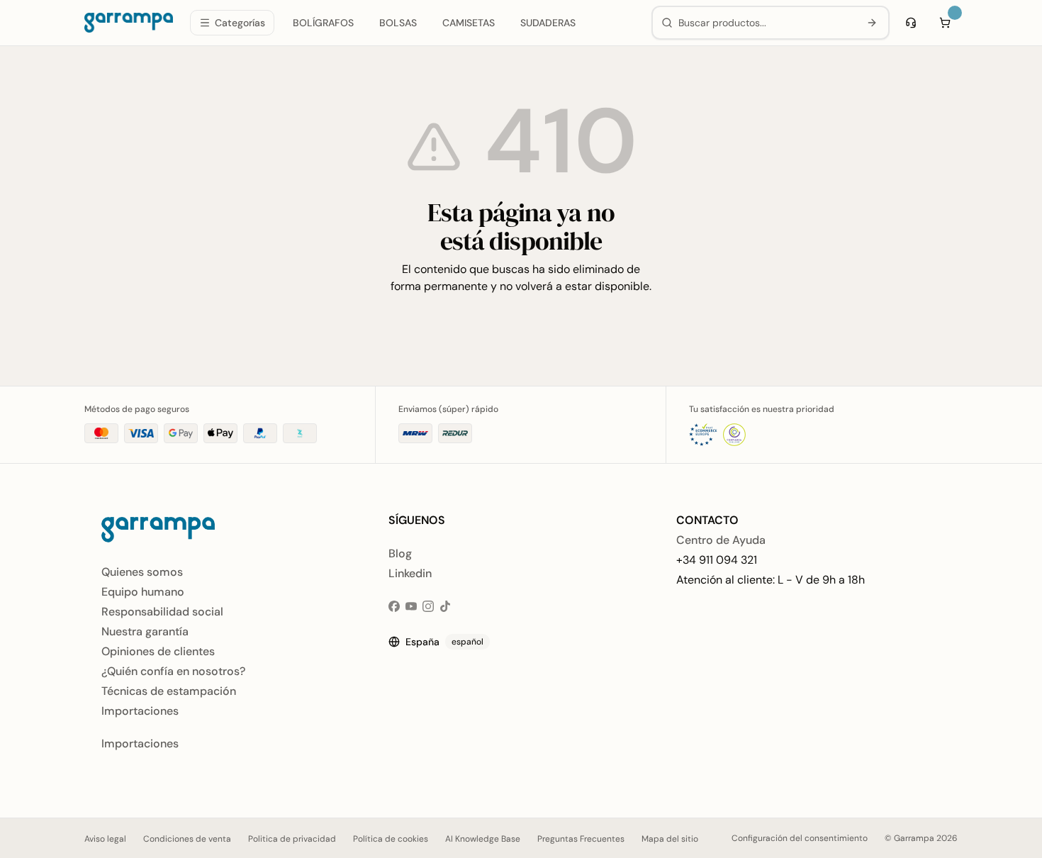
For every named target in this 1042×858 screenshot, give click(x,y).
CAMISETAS (468, 22)
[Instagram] (428, 606)
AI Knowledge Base (482, 839)
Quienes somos (142, 571)
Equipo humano (142, 591)
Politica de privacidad (292, 839)
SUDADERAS (548, 22)
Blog (400, 553)
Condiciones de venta (187, 839)
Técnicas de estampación (168, 691)
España (444, 641)
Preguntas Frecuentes (580, 839)
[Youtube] (411, 606)
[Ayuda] (911, 22)
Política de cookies (390, 839)
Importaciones (140, 710)
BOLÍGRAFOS (323, 22)
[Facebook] (394, 606)
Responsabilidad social (162, 611)
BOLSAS (398, 22)
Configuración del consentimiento (800, 838)
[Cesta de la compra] (945, 22)
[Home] (128, 23)
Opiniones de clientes (158, 651)
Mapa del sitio (670, 839)
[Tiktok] (445, 606)
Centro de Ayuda (721, 540)
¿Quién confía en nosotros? (173, 671)
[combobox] (766, 23)
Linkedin (410, 573)
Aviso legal (105, 839)
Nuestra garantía (145, 631)
